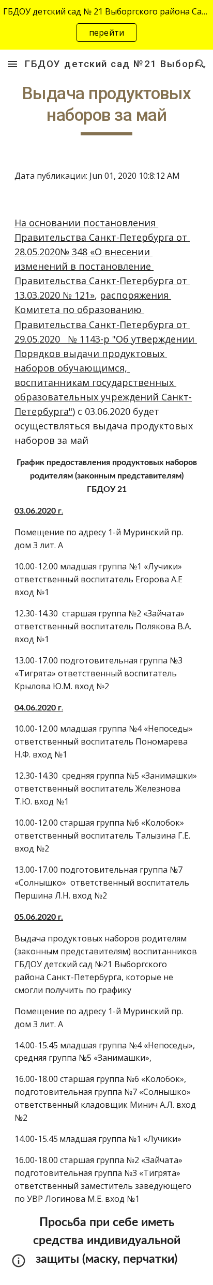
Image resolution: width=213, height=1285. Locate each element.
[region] (106, 25)
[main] (106, 109)
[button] (12, 64)
